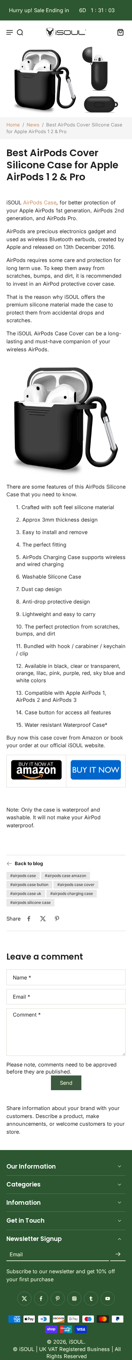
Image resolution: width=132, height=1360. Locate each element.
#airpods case (23, 875)
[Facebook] (41, 1299)
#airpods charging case (71, 893)
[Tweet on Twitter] (43, 919)
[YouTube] (108, 1299)
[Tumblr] (91, 1299)
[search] (20, 32)
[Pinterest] (58, 1299)
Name (22, 977)
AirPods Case (39, 202)
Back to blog (29, 863)
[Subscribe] (118, 1254)
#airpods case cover (76, 884)
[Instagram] (74, 1299)
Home (13, 125)
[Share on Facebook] (29, 919)
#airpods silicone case (30, 902)
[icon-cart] (118, 32)
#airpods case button (29, 884)
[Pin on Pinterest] (57, 919)
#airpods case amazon (65, 875)
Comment (27, 1014)
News (33, 125)
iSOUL (76, 1342)
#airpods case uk (25, 893)
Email (21, 997)
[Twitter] (24, 1299)
